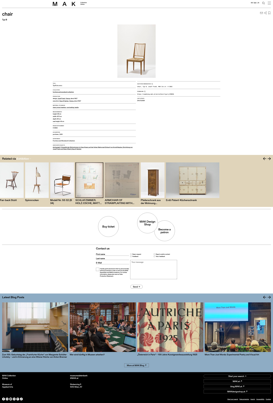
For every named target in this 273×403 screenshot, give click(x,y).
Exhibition (23, 158)
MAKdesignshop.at (236, 391)
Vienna (68, 98)
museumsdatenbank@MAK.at (79, 376)
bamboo (63, 107)
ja (258, 3)
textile (77, 107)
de (252, 3)
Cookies (268, 399)
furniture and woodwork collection (63, 92)
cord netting (70, 107)
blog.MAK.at (236, 386)
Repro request (136, 254)
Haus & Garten (64, 101)
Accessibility (260, 399)
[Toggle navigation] (269, 3)
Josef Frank (61, 98)
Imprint (253, 399)
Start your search (236, 376)
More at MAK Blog (135, 365)
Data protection (244, 399)
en (255, 3)
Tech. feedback (160, 256)
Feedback (135, 256)
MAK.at (236, 381)
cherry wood (56, 107)
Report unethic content (163, 254)
